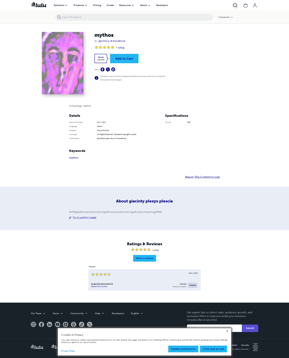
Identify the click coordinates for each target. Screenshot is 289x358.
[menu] (66, 5)
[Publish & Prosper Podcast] (73, 325)
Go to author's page (84, 217)
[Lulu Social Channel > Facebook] (41, 325)
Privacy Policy (68, 351)
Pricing (97, 5)
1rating (120, 47)
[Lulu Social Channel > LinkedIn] (49, 325)
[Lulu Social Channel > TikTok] (81, 325)
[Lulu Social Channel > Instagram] (33, 325)
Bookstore (162, 5)
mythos (73, 157)
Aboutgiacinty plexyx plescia (144, 201)
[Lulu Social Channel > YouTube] (57, 325)
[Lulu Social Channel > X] (89, 325)
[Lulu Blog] (65, 325)
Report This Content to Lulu (202, 176)
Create (110, 5)
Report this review (99, 286)
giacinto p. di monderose (112, 40)
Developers (118, 313)
